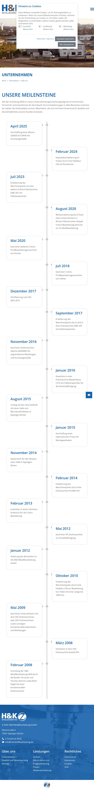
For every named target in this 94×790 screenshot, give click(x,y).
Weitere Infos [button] (27, 29)
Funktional (48, 27)
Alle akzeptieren (66, 44)
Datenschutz (41, 39)
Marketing (68, 27)
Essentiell (28, 27)
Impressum (50, 39)
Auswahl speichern (65, 38)
